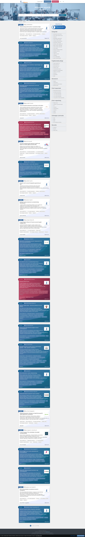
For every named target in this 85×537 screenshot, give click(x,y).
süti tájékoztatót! (39, 535)
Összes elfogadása (81, 535)
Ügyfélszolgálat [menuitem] (40, 1)
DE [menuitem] (63, 1)
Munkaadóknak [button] (55, 1)
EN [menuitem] (60, 1)
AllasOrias (20, 21)
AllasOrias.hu (48, 531)
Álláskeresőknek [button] (47, 1)
